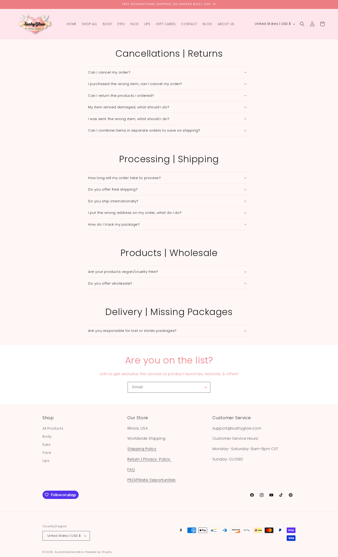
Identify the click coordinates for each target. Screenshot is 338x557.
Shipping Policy (141, 448)
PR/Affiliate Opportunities (151, 480)
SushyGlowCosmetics (69, 552)
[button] (302, 24)
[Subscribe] (205, 387)
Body (47, 436)
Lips (46, 460)
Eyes (46, 444)
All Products (53, 428)
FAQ (131, 469)
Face (47, 452)
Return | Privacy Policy (149, 459)
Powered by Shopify (98, 552)
